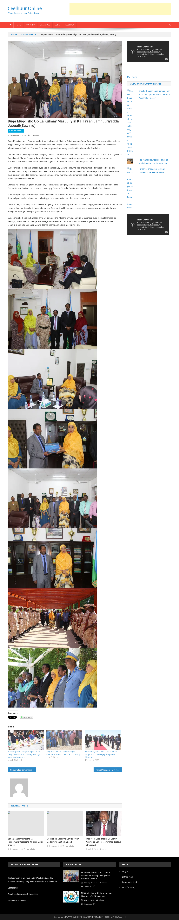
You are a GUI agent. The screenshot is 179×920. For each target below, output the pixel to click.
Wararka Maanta (15, 131)
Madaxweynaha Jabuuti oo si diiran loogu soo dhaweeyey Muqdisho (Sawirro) (101, 754)
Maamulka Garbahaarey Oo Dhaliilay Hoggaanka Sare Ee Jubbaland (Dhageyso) (23, 770)
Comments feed (129, 882)
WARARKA (30, 25)
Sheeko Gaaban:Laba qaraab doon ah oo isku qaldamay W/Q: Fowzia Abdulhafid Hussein (154, 94)
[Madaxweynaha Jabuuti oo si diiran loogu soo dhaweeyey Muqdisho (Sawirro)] (103, 740)
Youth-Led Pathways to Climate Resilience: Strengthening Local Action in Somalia (95, 875)
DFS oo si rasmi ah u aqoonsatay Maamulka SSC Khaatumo (96, 894)
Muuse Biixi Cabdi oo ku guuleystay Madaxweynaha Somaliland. (63, 840)
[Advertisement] (120, 9)
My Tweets (132, 77)
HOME (18, 25)
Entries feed (127, 876)
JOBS (57, 25)
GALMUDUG (45, 25)
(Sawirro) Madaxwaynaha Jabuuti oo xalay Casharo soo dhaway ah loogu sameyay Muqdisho (24, 754)
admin (32, 849)
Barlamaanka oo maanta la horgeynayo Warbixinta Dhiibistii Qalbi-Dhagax (25, 842)
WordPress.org (129, 887)
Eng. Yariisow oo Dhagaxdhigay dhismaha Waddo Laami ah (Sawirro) (63, 753)
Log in (125, 871)
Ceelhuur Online (25, 8)
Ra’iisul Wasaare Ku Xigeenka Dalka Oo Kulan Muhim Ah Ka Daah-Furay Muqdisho (109, 770)
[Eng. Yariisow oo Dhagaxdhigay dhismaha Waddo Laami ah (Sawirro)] (64, 740)
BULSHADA (69, 25)
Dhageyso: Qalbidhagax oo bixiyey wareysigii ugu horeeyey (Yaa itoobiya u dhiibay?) (103, 842)
